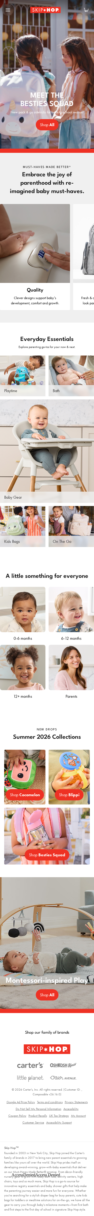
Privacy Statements (76, 1102)
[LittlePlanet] (30, 1078)
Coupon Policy (17, 1116)
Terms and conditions (50, 1102)
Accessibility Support (59, 1122)
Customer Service (33, 1122)
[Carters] (30, 1065)
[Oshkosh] (63, 1065)
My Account (78, 1116)
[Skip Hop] (47, 1049)
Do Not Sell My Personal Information (38, 1109)
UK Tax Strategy (59, 1116)
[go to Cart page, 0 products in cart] (86, 10)
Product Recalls (37, 1116)
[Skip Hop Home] (47, 10)
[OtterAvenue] (63, 1078)
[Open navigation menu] (8, 10)
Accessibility (71, 1109)
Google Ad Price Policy (21, 1102)
